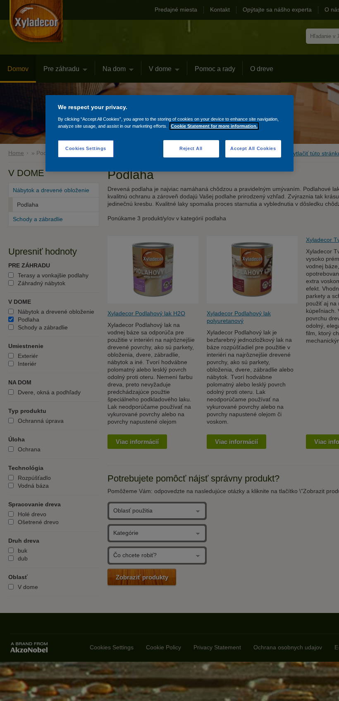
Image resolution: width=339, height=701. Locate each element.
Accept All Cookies (253, 148)
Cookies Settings (85, 148)
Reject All (191, 148)
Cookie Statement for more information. (214, 126)
